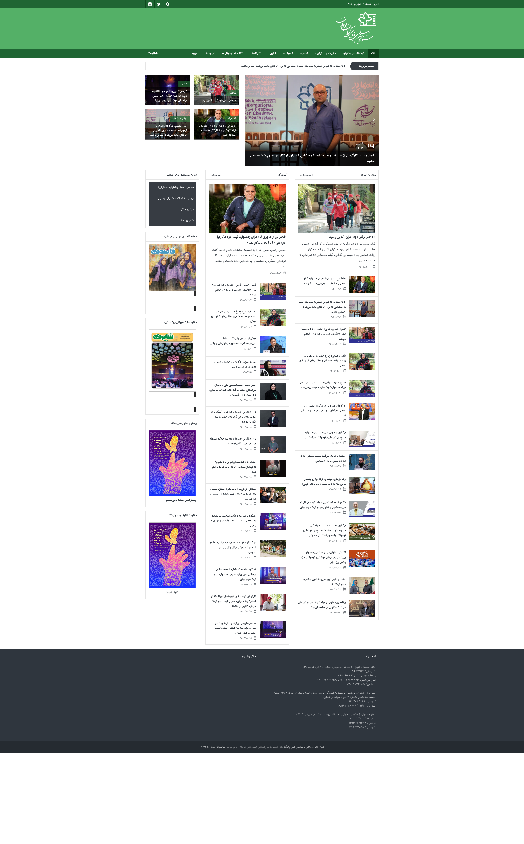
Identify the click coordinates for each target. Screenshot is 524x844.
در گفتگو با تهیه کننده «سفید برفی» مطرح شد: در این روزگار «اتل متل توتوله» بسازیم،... (233, 547)
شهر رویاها (187, 220)
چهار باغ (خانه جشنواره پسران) (175, 198)
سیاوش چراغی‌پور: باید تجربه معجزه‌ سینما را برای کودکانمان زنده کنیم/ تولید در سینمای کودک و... (232, 494)
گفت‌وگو (232, 118)
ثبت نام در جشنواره (353, 53)
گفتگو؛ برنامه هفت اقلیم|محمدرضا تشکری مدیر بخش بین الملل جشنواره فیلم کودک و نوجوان (233, 520)
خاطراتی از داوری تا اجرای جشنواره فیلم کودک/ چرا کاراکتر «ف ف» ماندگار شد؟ (217, 130)
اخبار (305, 53)
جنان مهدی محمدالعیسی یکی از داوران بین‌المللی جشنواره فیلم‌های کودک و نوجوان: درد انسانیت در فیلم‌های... (232, 390)
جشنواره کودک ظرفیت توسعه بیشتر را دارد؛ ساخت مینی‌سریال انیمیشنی (323, 458)
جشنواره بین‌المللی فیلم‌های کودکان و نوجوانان (252, 747)
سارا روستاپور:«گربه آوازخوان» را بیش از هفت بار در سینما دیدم (234, 364)
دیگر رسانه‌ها (180, 118)
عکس (184, 84)
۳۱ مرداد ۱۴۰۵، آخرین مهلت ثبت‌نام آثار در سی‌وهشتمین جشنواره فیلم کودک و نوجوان (323, 505)
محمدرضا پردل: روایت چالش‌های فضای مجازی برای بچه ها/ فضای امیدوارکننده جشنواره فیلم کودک (235, 628)
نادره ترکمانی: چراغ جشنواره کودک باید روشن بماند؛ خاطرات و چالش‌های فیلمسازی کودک (322, 360)
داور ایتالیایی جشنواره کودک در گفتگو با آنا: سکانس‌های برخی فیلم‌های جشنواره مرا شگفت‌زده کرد (232, 417)
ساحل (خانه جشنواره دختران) (176, 187)
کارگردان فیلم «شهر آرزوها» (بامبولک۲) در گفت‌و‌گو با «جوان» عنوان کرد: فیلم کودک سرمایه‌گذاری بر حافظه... (233, 601)
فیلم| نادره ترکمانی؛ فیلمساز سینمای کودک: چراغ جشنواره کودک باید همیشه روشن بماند (322, 385)
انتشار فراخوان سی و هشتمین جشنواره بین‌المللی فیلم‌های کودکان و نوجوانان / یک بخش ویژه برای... (323, 557)
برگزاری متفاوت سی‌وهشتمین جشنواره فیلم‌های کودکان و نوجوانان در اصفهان (325, 435)
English (153, 53)
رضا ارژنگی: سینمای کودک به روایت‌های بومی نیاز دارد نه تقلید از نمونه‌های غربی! (324, 481)
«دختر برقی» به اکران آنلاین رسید (351, 161)
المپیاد (289, 53)
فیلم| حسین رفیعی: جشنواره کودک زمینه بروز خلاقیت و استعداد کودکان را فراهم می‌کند (298, 66)
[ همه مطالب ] (306, 175)
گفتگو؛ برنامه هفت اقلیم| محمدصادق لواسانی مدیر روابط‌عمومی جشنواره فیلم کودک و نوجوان (235, 574)
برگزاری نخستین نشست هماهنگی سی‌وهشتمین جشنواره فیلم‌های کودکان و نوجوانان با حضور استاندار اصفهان (324, 530)
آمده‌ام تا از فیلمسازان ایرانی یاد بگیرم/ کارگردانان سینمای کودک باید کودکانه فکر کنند (234, 467)
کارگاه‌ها (256, 53)
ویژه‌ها (232, 93)
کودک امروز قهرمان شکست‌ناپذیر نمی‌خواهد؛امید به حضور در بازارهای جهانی (233, 341)
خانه (373, 53)
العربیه (195, 53)
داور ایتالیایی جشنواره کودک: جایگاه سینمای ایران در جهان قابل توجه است (232, 441)
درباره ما (210, 53)
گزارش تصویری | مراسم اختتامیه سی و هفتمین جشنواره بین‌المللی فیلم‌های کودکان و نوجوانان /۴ (169, 96)
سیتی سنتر (187, 209)
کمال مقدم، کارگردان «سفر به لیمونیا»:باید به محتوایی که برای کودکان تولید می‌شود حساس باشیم (168, 130)
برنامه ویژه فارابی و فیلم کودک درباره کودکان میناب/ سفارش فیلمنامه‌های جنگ (322, 605)
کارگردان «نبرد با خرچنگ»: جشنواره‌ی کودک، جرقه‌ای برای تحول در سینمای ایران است (323, 410)
